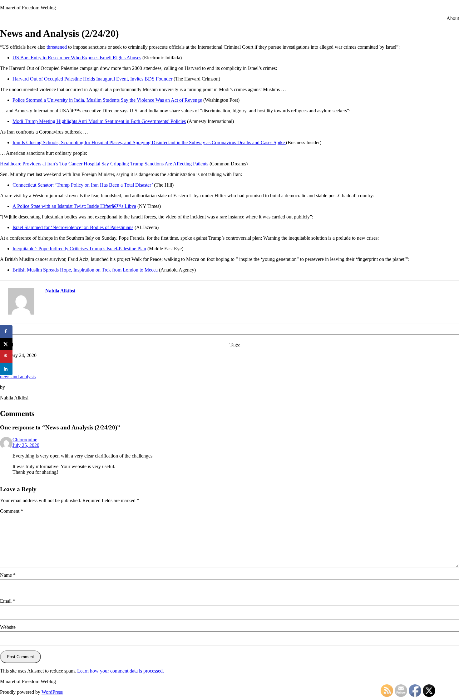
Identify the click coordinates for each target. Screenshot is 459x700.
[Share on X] (6, 344)
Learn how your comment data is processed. (120, 670)
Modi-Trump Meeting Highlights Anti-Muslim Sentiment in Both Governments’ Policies (99, 121)
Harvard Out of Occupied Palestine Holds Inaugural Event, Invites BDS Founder (92, 78)
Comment (11, 511)
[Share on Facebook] (6, 331)
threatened (57, 47)
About (453, 18)
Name (8, 575)
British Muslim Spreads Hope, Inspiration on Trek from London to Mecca (85, 269)
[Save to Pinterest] (6, 356)
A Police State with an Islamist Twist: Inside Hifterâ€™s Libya (74, 206)
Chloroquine (24, 439)
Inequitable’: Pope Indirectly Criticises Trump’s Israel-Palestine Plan (79, 248)
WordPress (52, 692)
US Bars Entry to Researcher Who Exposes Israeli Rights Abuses (76, 57)
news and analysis (18, 376)
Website (8, 627)
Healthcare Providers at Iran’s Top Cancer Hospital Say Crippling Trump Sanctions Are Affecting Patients (104, 163)
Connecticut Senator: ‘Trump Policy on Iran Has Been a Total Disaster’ (82, 185)
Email (7, 601)
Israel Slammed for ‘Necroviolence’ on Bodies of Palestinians (72, 227)
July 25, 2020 (25, 445)
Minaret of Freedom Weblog (28, 7)
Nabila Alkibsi (60, 290)
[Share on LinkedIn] (6, 369)
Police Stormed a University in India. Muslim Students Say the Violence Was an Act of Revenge (107, 100)
